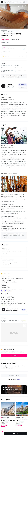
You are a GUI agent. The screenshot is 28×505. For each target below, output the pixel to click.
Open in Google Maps (6, 290)
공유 (22, 6)
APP (22, 2)
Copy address (23, 320)
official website (4, 305)
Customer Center (15, 375)
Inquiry (22, 87)
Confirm (15, 355)
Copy (18, 379)
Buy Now (15, 433)
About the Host (22, 84)
